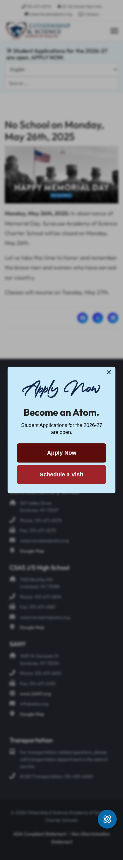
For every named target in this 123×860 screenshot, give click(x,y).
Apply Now (61, 453)
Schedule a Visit (61, 474)
